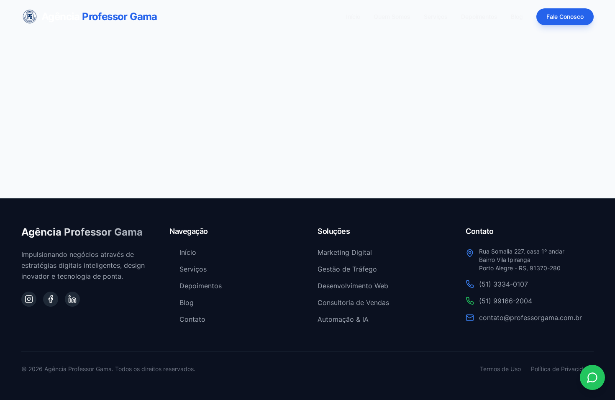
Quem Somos (392, 16)
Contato (192, 319)
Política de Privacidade (562, 368)
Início (353, 16)
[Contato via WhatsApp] (592, 377)
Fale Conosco (565, 16)
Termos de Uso (500, 368)
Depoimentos (479, 16)
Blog (517, 16)
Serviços (436, 16)
